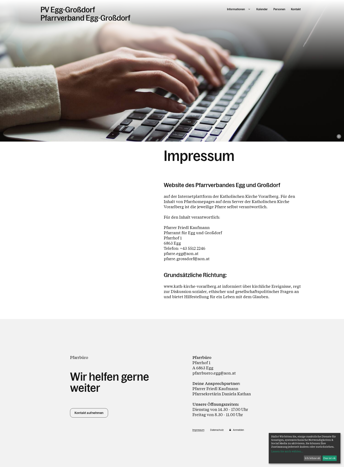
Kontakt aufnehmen (89, 413)
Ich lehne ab (312, 458)
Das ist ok (329, 458)
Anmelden (238, 430)
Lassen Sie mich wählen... (287, 451)
